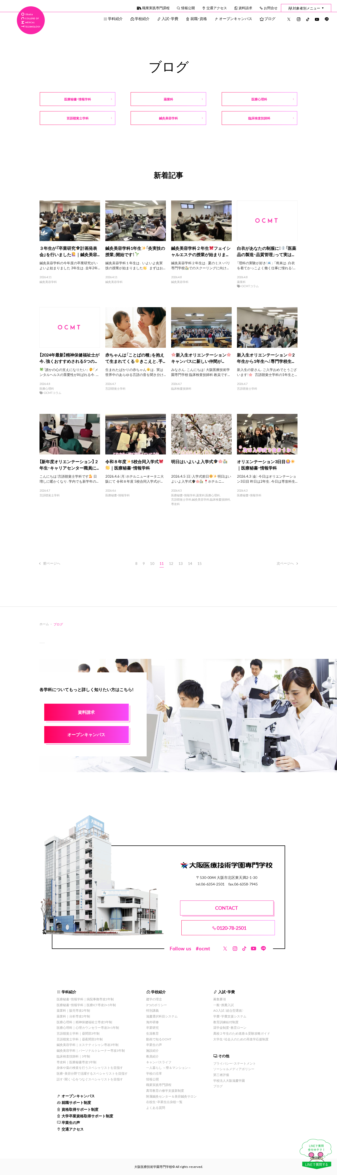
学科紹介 (115, 18)
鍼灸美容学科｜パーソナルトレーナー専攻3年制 (91, 1050)
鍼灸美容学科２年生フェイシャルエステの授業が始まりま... (201, 251)
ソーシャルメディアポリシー (233, 1068)
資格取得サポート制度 (80, 1109)
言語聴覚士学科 (115, 388)
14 (190, 563)
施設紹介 (152, 1050)
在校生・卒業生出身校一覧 (164, 1101)
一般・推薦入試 (223, 1004)
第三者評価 (221, 1074)
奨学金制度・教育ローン (229, 1027)
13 (181, 563)
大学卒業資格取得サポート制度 (87, 1115)
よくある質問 (155, 1107)
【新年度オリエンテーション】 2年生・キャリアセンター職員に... (69, 464)
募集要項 (219, 999)
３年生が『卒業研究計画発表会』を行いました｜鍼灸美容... (69, 251)
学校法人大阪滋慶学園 (229, 1080)
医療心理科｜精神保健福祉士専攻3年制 (84, 1022)
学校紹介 (142, 18)
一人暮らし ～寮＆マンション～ (168, 1067)
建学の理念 (154, 999)
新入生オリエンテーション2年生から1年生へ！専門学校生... (266, 357)
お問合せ (270, 7)
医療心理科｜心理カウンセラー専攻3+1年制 (88, 1027)
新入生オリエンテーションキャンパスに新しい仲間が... (198, 357)
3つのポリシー (156, 1004)
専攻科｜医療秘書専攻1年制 (76, 1062)
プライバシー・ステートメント (234, 1063)
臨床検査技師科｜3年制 (73, 1056)
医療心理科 (46, 388)
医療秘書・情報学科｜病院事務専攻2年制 (85, 999)
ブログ (269, 18)
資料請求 (245, 7)
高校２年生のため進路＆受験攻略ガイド (241, 1033)
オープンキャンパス (235, 18)
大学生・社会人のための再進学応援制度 (241, 1039)
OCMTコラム (250, 286)
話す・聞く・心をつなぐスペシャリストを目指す (90, 1079)
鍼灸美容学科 (48, 282)
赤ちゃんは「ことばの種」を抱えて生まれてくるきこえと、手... (135, 357)
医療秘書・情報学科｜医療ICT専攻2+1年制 (86, 1004)
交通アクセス (216, 7)
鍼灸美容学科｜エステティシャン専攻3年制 (87, 1044)
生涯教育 (152, 1033)
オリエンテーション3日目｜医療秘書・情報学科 (261, 464)
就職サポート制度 (76, 1102)
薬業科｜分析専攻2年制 (73, 1016)
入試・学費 (170, 18)
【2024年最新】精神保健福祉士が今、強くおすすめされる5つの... (69, 357)
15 (199, 563)
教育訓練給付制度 (226, 1022)
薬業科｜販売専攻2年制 (73, 1010)
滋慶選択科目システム (162, 1016)
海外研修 (152, 1022)
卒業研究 (152, 1027)
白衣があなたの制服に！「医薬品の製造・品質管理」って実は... (266, 251)
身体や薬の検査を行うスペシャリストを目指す (90, 1067)
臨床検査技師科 (181, 388)
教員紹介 (152, 1056)
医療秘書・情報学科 (117, 495)
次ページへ (285, 563)
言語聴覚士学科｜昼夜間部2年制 (80, 1039)
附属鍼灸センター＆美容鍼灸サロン (171, 1096)
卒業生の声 (71, 1122)
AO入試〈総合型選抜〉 (228, 1010)
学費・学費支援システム (229, 1016)
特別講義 (152, 1010)
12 (171, 563)
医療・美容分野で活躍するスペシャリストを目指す (92, 1073)
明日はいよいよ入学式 (192, 461)
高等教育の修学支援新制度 (165, 1090)
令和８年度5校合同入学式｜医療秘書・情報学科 (132, 464)
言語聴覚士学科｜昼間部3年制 (78, 1033)
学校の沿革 (154, 1073)
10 (152, 563)
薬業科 (241, 282)
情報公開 (188, 7)
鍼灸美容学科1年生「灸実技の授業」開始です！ (135, 251)
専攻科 (175, 504)
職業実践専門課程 (156, 7)
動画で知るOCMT (158, 1039)
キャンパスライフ (158, 1062)
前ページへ (51, 563)
